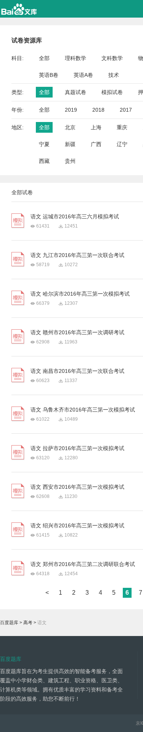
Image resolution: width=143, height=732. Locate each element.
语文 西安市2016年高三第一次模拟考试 (77, 487)
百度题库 (9, 622)
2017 (126, 110)
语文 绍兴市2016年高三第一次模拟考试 (77, 525)
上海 (96, 127)
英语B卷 (48, 75)
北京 (70, 127)
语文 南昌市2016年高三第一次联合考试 (77, 371)
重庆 (122, 127)
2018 (98, 110)
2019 (71, 110)
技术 (113, 75)
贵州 (70, 161)
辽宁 (122, 144)
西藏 (44, 161)
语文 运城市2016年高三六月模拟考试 (75, 216)
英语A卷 (83, 75)
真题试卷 (75, 92)
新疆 (70, 144)
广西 (96, 144)
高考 (27, 622)
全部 (44, 58)
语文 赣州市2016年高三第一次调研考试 (77, 332)
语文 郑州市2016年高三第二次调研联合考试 (83, 564)
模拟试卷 (112, 92)
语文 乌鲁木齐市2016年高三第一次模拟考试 (83, 410)
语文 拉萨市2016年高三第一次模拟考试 (77, 448)
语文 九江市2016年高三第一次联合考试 (77, 255)
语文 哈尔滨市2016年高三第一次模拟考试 (80, 294)
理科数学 (75, 58)
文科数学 (112, 58)
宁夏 (44, 144)
